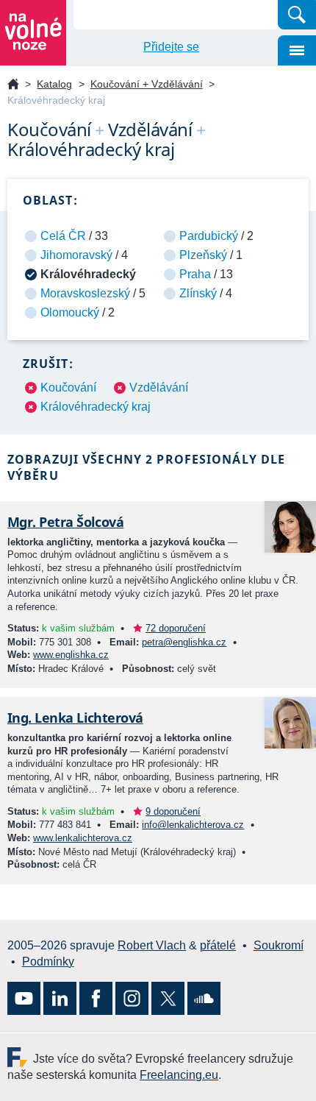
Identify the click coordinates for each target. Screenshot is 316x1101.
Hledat (297, 14)
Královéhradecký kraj (95, 406)
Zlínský (198, 293)
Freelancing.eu (20, 1057)
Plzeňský (203, 255)
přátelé (218, 945)
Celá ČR (63, 236)
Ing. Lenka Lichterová (75, 717)
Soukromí (279, 945)
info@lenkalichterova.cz (193, 824)
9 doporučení (173, 811)
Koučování (68, 387)
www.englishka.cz (71, 654)
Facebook (95, 998)
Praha (195, 274)
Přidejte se (171, 46)
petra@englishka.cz (184, 642)
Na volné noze (13, 85)
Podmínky (48, 961)
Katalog (54, 84)
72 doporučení (176, 628)
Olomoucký (69, 312)
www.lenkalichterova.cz (82, 837)
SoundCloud (203, 998)
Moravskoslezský (85, 293)
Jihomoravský (76, 255)
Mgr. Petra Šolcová (65, 522)
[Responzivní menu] (297, 50)
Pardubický (208, 236)
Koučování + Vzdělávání (146, 84)
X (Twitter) (167, 998)
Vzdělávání (158, 387)
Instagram (131, 998)
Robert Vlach (152, 945)
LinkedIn (59, 998)
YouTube (23, 998)
